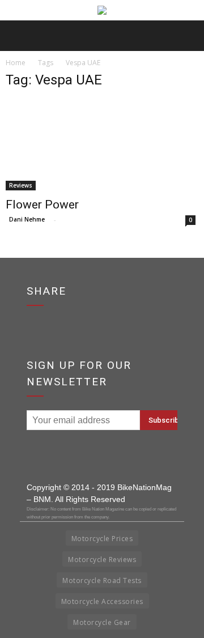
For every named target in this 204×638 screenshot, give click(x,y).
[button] (188, 35)
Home (16, 62)
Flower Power (42, 204)
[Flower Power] (102, 145)
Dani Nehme (27, 219)
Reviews (20, 185)
